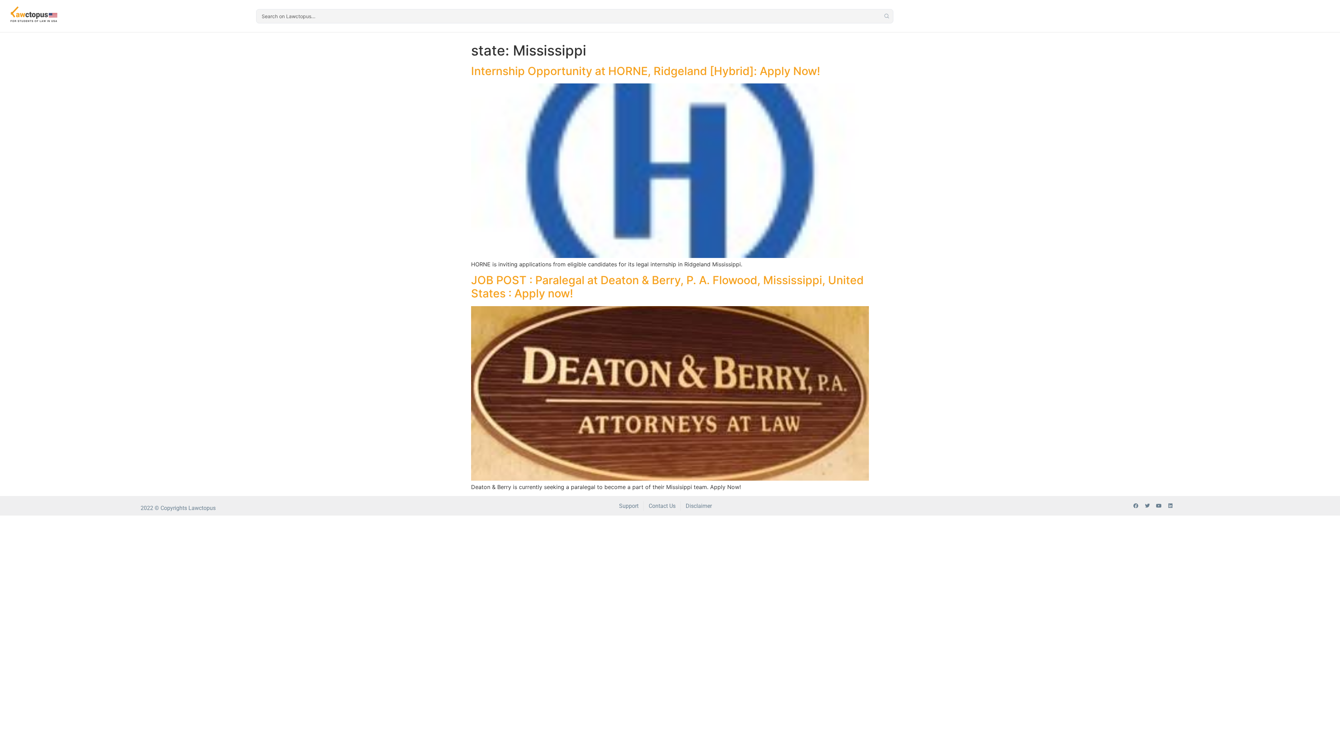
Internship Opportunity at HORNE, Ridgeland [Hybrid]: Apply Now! (645, 71)
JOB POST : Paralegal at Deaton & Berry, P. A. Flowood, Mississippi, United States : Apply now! (667, 286)
